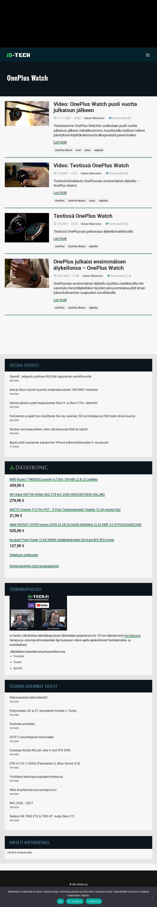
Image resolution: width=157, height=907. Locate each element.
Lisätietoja (93, 901)
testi (78, 150)
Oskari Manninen (94, 118)
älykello (98, 150)
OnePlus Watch (63, 150)
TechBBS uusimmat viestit (33, 686)
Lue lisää (60, 142)
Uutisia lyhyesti (24, 365)
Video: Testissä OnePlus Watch (91, 165)
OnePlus (60, 200)
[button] (148, 55)
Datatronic (30, 467)
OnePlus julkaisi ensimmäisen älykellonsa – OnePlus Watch (89, 264)
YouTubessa (132, 635)
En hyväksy (75, 901)
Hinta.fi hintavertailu (20, 852)
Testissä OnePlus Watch (82, 216)
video (87, 150)
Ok (60, 901)
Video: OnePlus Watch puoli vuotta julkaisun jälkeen (95, 107)
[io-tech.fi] (18, 55)
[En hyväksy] (152, 897)
